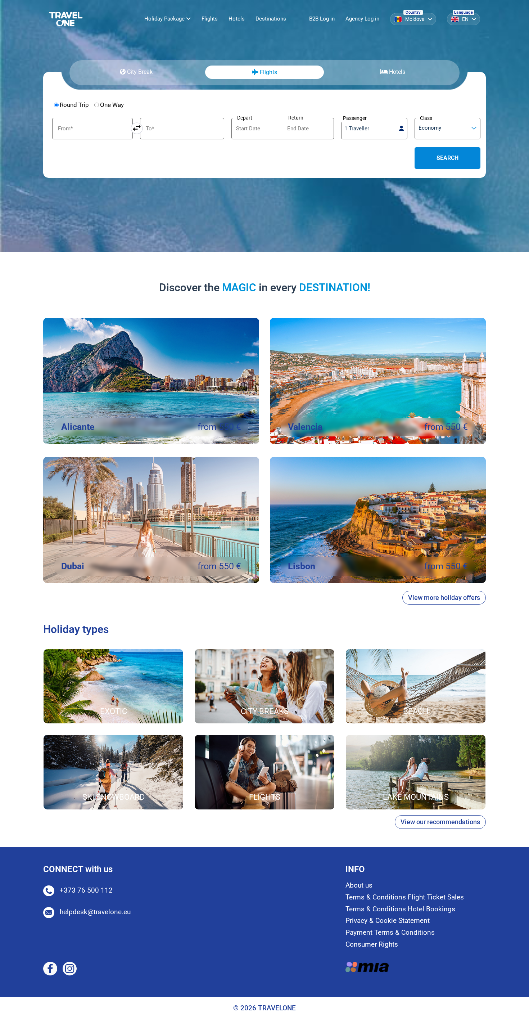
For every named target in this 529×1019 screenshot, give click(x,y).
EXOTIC (113, 711)
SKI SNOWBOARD (113, 797)
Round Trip (74, 104)
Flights (210, 18)
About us (358, 885)
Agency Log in (362, 18)
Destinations (271, 18)
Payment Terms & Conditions (390, 932)
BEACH (416, 711)
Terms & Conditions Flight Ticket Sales (404, 897)
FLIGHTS (264, 797)
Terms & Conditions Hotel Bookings (400, 909)
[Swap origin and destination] (137, 128)
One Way (112, 104)
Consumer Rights (371, 944)
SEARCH (447, 157)
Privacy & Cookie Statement (387, 920)
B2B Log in (322, 18)
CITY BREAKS (265, 711)
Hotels (237, 18)
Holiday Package (165, 18)
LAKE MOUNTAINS (416, 797)
